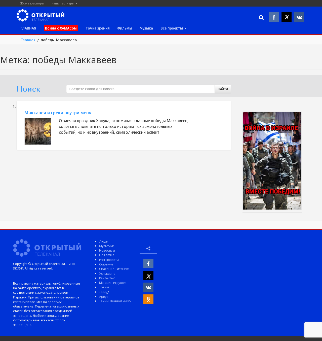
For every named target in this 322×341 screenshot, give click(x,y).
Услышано (107, 273)
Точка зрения (98, 28)
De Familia (106, 255)
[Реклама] (272, 161)
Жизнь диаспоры (32, 3)
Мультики (106, 246)
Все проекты (172, 28)
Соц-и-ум (106, 264)
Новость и (107, 250)
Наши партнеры (63, 3)
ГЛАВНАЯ (28, 28)
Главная (27, 39)
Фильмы (124, 28)
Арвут (103, 296)
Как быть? (106, 278)
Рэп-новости (109, 259)
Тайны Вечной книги (115, 301)
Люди (103, 241)
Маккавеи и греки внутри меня (57, 112)
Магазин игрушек (112, 282)
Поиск (28, 89)
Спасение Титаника (114, 268)
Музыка (146, 28)
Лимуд (104, 292)
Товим (104, 287)
